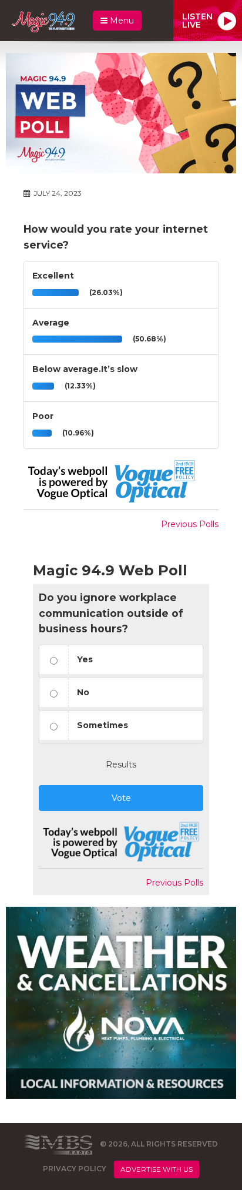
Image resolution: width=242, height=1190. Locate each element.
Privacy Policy (74, 1168)
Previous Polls (190, 524)
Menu (120, 20)
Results (121, 764)
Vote (121, 798)
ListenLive (197, 20)
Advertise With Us (156, 1169)
